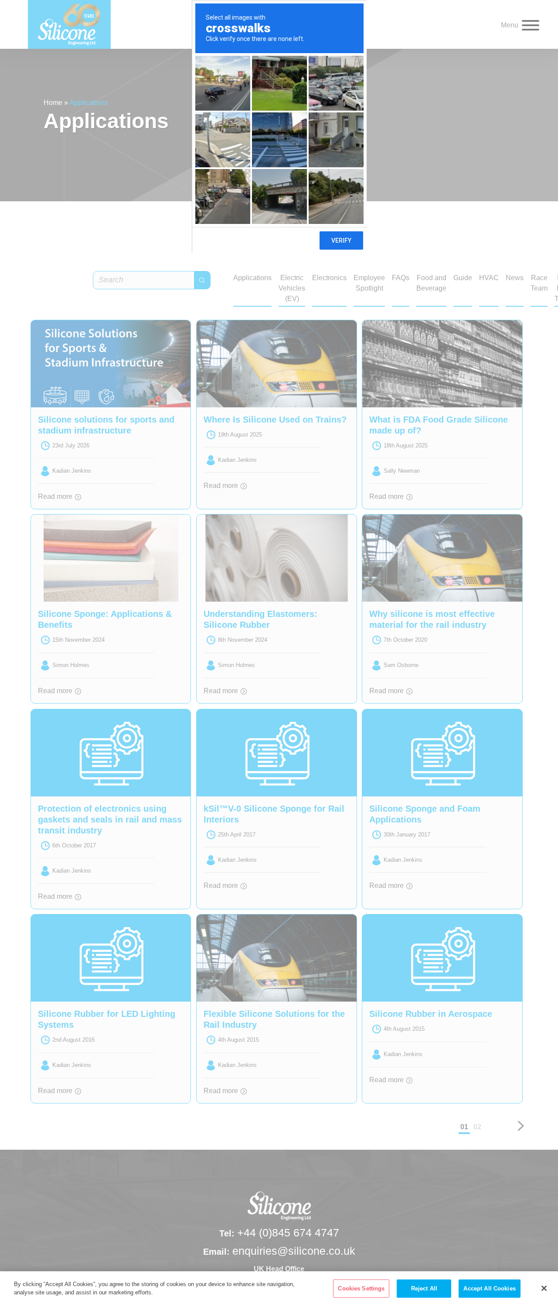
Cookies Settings (361, 1288)
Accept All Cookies (489, 1288)
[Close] (544, 1288)
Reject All (424, 1288)
